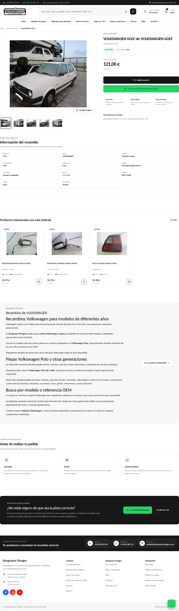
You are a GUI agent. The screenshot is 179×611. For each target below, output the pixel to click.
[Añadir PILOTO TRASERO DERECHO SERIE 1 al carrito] (129, 281)
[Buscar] (133, 11)
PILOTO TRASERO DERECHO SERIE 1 (104, 263)
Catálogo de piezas (38, 21)
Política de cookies (152, 575)
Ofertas (69, 591)
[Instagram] (13, 592)
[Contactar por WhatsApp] (172, 604)
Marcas (133, 21)
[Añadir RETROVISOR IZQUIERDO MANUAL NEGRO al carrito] (84, 281)
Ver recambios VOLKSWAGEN (155, 363)
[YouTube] (20, 592)
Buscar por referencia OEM (76, 580)
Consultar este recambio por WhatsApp (143, 89)
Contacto (154, 21)
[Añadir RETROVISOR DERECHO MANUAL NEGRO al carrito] (38, 281)
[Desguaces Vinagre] (15, 11)
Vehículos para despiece (61, 21)
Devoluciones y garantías (154, 580)
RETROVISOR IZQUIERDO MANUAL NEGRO (62, 263)
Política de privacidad (153, 570)
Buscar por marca (73, 575)
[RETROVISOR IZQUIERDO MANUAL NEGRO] (67, 244)
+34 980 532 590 (162, 510)
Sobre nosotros (82, 21)
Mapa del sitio (150, 585)
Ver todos (173, 220)
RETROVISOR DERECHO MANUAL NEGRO (16, 263)
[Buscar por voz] (126, 11)
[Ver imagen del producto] (5, 123)
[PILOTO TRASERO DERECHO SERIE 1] (112, 244)
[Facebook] (6, 592)
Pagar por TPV (99, 21)
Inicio (23, 21)
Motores (69, 585)
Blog (143, 21)
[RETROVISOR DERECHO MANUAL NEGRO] (22, 244)
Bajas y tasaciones (117, 21)
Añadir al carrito (143, 80)
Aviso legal (149, 564)
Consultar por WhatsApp (139, 510)
